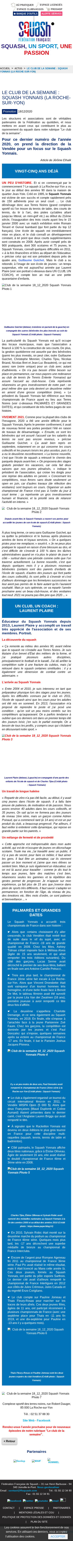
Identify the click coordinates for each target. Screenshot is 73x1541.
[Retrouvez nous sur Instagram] (63, 1500)
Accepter (58, 1536)
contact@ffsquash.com (23, 1490)
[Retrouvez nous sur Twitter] (28, 1500)
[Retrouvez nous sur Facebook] (14, 1500)
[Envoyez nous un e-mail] (54, 1500)
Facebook (43, 1420)
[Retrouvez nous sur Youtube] (41, 1500)
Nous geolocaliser (48, 1487)
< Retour (9, 1441)
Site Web (29, 1420)
